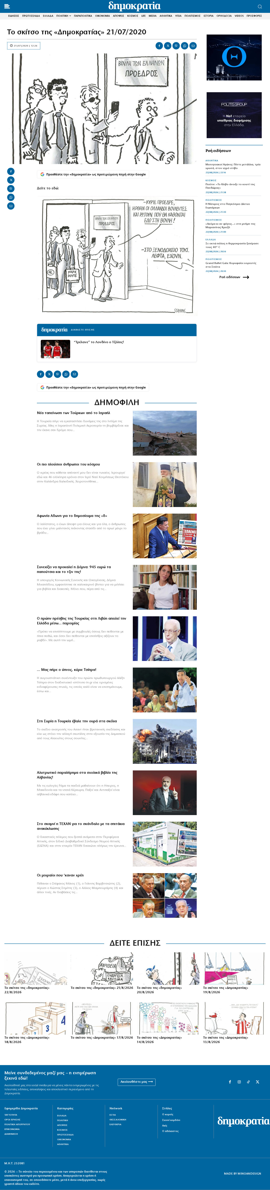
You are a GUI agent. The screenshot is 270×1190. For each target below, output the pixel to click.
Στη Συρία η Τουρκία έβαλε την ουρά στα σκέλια (77, 721)
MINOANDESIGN (249, 1173)
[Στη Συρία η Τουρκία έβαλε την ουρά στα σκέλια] (165, 741)
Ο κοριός (167, 1114)
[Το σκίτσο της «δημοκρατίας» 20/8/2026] (168, 968)
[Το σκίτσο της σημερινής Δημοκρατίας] (234, 968)
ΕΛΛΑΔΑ (211, 240)
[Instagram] (239, 1082)
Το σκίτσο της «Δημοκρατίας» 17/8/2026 (102, 1038)
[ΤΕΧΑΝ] (165, 844)
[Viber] (176, 45)
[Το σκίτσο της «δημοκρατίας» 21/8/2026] (102, 968)
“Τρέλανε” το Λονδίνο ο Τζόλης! (99, 342)
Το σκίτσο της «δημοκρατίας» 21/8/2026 (102, 988)
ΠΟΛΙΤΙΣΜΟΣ (214, 200)
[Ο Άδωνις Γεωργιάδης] (165, 536)
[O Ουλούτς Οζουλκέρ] (165, 638)
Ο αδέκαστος (170, 1131)
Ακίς (164, 1125)
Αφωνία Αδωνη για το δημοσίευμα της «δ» (72, 516)
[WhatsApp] (184, 45)
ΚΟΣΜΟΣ (211, 180)
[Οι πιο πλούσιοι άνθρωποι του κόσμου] (165, 484)
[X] (167, 45)
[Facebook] (159, 45)
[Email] (193, 45)
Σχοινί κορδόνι (171, 1120)
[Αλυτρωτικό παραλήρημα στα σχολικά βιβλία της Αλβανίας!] (165, 792)
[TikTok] (248, 1082)
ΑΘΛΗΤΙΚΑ (212, 161)
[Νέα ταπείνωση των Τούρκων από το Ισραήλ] (165, 433)
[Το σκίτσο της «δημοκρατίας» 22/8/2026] (35, 968)
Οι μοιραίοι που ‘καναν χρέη (60, 875)
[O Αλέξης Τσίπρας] (165, 690)
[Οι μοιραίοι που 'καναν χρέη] (165, 895)
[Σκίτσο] (102, 1018)
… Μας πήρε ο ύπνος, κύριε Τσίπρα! (66, 670)
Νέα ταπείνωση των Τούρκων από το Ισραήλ (73, 413)
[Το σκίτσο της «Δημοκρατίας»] (35, 1018)
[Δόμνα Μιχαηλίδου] (165, 587)
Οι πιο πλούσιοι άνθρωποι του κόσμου (68, 464)
